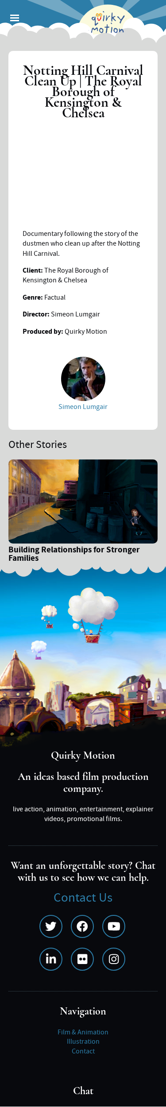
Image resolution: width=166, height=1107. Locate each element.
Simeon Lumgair (83, 406)
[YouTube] (113, 926)
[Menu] (14, 19)
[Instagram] (113, 959)
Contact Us (83, 898)
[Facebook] (82, 926)
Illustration (83, 1041)
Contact (83, 1051)
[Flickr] (82, 959)
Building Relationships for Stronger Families (74, 555)
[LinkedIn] (50, 959)
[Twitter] (50, 926)
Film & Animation (83, 1032)
